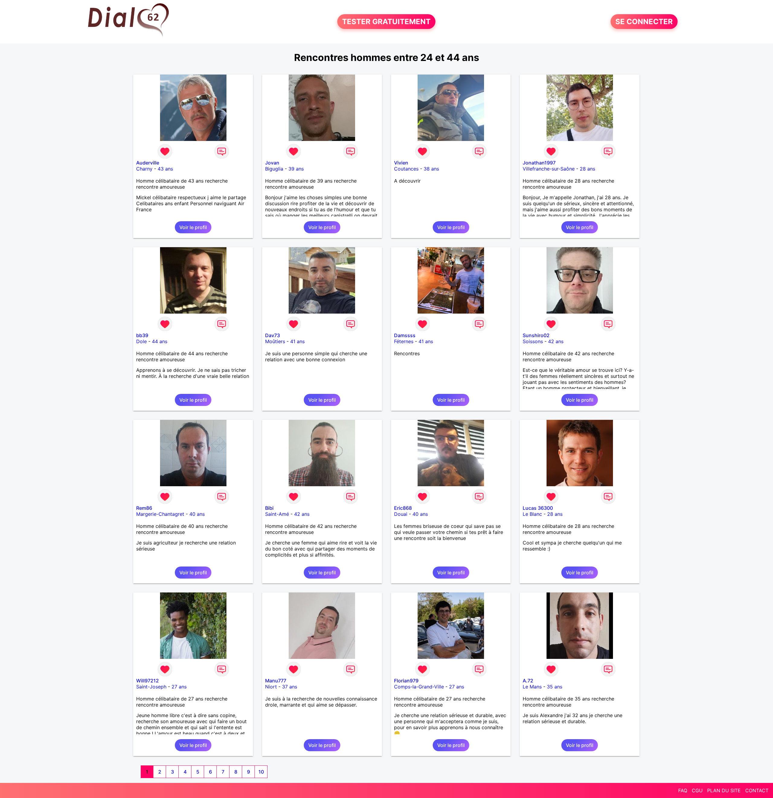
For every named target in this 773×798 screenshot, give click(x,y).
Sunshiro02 (536, 335)
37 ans (289, 687)
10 (261, 772)
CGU (697, 790)
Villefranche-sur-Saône (549, 169)
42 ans (555, 341)
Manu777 (275, 681)
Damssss (404, 335)
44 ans (159, 341)
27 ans (179, 687)
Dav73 (272, 335)
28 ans (587, 169)
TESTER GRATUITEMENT (386, 21)
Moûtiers (275, 341)
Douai (400, 514)
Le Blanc (532, 514)
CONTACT (756, 790)
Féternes (403, 341)
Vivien (401, 163)
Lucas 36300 (538, 508)
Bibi (269, 508)
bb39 (142, 335)
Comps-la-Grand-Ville (419, 687)
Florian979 (406, 681)
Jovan (272, 163)
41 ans (297, 341)
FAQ (682, 790)
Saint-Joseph (151, 687)
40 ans (197, 514)
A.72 (528, 681)
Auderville (147, 163)
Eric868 (403, 508)
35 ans (554, 687)
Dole (141, 341)
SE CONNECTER (644, 21)
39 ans (296, 169)
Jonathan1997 (539, 163)
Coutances (406, 169)
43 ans (165, 169)
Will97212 (147, 681)
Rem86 (144, 508)
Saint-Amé (277, 514)
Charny (144, 169)
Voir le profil (193, 227)
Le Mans (532, 687)
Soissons (533, 341)
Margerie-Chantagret (160, 514)
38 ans (431, 169)
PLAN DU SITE (724, 790)
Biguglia (274, 169)
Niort (271, 687)
